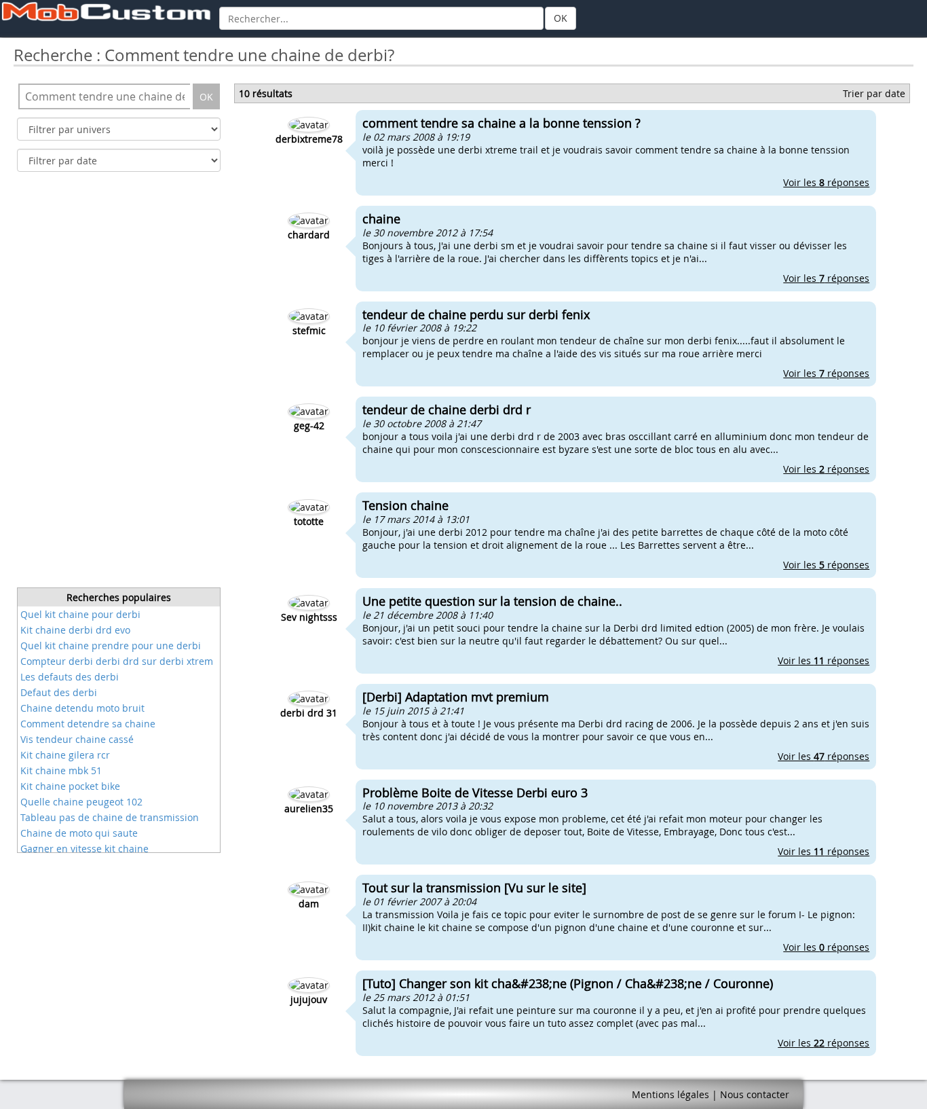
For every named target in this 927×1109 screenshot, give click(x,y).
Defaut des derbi (58, 692)
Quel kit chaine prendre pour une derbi (110, 645)
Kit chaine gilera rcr (65, 754)
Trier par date (874, 93)
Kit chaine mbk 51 (61, 770)
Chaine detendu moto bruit (82, 708)
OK (560, 18)
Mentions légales (670, 1094)
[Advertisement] (119, 383)
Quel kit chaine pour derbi (80, 614)
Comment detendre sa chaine (87, 723)
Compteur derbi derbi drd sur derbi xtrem (116, 661)
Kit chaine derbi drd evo (75, 629)
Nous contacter (754, 1094)
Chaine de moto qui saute (79, 832)
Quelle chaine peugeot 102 (81, 801)
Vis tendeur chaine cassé (77, 739)
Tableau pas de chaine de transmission (109, 817)
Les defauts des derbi (69, 676)
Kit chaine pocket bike (70, 786)
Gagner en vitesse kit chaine (84, 848)
